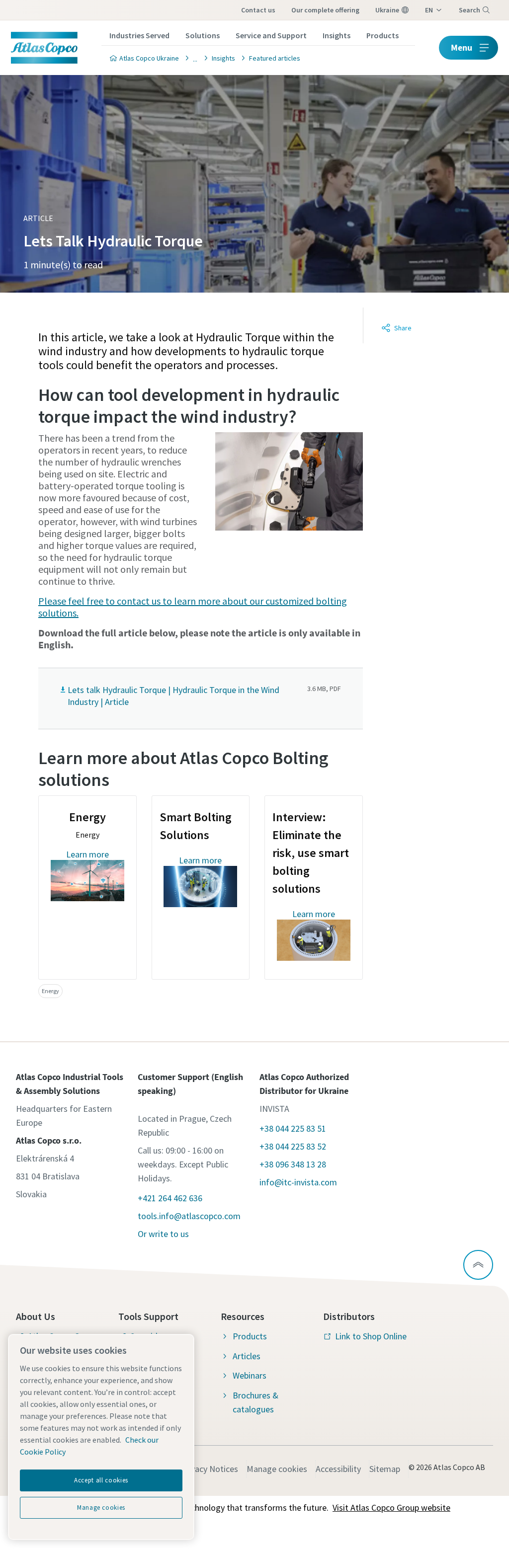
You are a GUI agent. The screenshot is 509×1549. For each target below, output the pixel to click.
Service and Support (271, 35)
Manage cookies (277, 1468)
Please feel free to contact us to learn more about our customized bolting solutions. (192, 607)
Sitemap (384, 1468)
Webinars (249, 1375)
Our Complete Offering (325, 9)
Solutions (202, 35)
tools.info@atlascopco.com (189, 1216)
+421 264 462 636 (170, 1198)
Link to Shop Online (371, 1336)
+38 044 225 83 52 (292, 1146)
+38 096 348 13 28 (292, 1164)
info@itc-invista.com (298, 1182)
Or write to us (163, 1233)
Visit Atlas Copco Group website (391, 1507)
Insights (336, 35)
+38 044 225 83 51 (292, 1128)
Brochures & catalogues (255, 1402)
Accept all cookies (101, 1480)
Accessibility (338, 1468)
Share (403, 327)
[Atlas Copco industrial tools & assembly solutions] (192, 58)
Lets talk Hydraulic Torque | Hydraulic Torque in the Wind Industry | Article (173, 695)
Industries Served (139, 35)
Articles (246, 1356)
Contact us (258, 9)
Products (382, 35)
